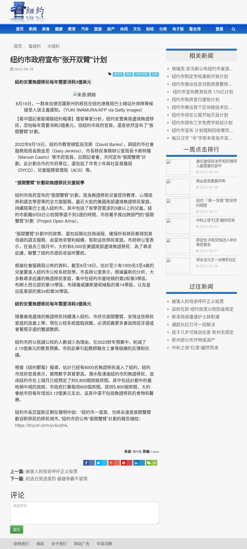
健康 (59, 28)
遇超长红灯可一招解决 (193, 324)
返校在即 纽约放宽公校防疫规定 (203, 309)
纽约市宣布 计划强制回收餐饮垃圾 (204, 130)
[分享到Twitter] (101, 463)
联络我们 (21, 543)
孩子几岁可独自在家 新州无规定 (203, 332)
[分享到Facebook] (89, 463)
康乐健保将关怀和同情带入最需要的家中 (216, 163)
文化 (137, 28)
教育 (72, 28)
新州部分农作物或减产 (193, 340)
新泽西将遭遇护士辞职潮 (196, 316)
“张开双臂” (142, 74)
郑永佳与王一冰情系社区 (216, 259)
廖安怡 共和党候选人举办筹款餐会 (216, 242)
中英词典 (104, 543)
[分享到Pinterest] (126, 463)
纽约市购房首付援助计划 (196, 99)
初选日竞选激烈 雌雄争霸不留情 (57, 478)
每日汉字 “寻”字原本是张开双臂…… (204, 138)
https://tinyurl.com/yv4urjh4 (41, 425)
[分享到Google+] (114, 463)
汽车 (85, 28)
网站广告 (81, 543)
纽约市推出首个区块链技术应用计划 (204, 107)
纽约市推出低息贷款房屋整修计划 (204, 84)
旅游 (98, 28)
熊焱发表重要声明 (210, 181)
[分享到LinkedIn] (139, 463)
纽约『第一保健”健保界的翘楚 (216, 202)
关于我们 (59, 543)
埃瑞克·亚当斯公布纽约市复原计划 (204, 68)
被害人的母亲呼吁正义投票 (52, 471)
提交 (16, 529)
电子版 (178, 28)
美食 (46, 28)
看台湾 (195, 28)
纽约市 (118, 74)
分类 (163, 28)
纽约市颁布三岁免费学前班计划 (202, 122)
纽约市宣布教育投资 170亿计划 (202, 91)
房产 (111, 28)
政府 (128, 74)
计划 (154, 74)
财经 (150, 28)
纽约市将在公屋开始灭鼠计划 (200, 115)
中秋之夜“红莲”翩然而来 (215, 220)
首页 (20, 28)
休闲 (124, 28)
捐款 (40, 543)
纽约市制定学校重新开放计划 (200, 76)
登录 (219, 28)
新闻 (33, 28)
